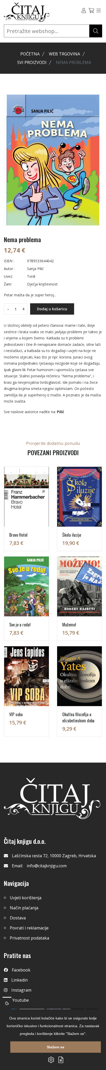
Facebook (21, 970)
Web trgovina (64, 54)
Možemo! (69, 625)
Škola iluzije (71, 535)
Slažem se (55, 1047)
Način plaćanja (24, 908)
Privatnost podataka (29, 938)
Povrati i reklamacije (29, 928)
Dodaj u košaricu (52, 308)
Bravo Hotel (18, 535)
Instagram (21, 990)
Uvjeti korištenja (25, 898)
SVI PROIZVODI (32, 62)
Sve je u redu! (20, 625)
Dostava (18, 918)
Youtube (20, 1000)
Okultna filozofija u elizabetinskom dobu (78, 717)
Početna (30, 54)
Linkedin (19, 980)
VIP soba (16, 714)
